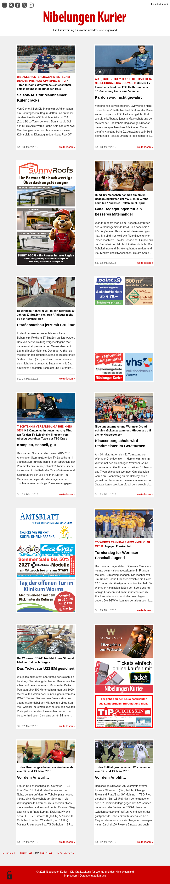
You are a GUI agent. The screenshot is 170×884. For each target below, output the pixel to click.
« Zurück (7, 853)
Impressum (71, 875)
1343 (42, 853)
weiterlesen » (67, 147)
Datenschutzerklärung (93, 875)
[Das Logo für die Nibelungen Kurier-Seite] (85, 18)
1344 (49, 853)
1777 (59, 853)
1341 (29, 853)
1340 (23, 853)
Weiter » (68, 853)
